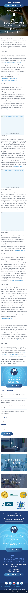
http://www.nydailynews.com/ (9, 78)
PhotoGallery (14, 445)
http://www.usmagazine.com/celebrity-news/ (13, 340)
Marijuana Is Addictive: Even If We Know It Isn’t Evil (13, 395)
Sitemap (23, 589)
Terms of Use (11, 589)
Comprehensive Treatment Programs (14, 463)
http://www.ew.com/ (11, 109)
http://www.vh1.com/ (18, 166)
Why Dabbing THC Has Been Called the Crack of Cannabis (13, 406)
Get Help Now (14, 385)
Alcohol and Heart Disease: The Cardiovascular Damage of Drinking (13, 401)
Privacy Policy (18, 589)
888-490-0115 (14, 5)
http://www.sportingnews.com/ (10, 80)
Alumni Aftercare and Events (14, 480)
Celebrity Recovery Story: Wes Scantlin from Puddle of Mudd (12, 412)
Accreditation (4, 589)
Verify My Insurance (14, 520)
